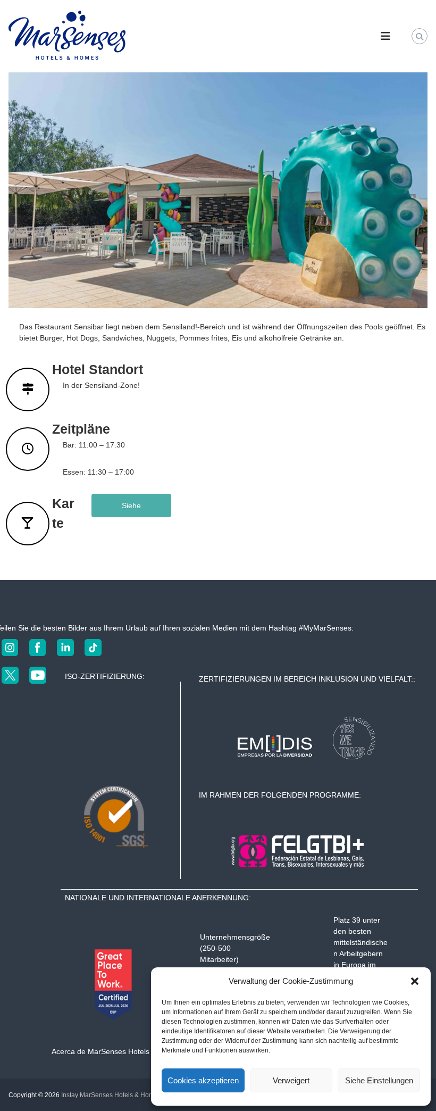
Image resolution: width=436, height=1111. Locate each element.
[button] (414, 981)
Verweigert (291, 1080)
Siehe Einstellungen (379, 1080)
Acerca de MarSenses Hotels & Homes (117, 1051)
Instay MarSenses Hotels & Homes (111, 1095)
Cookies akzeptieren (203, 1080)
